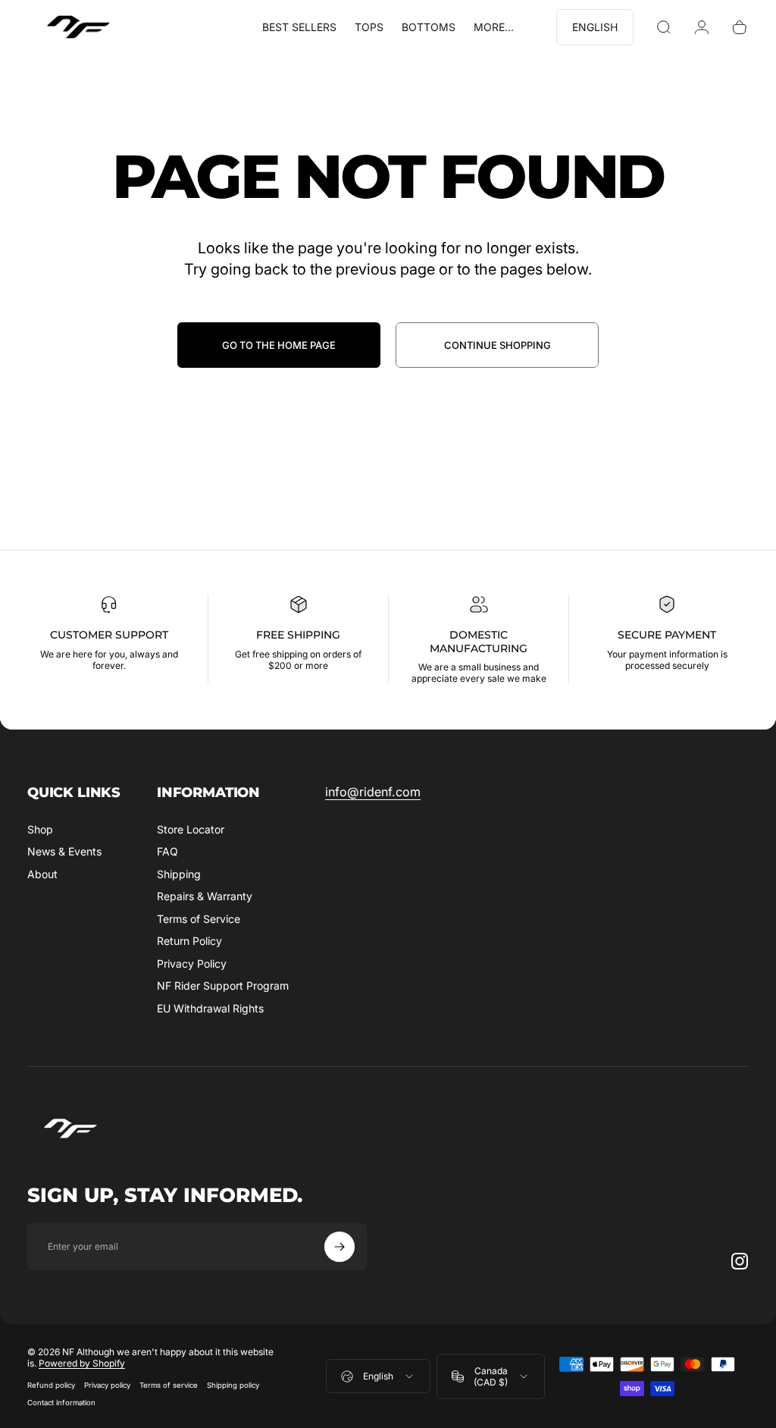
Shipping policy (233, 1385)
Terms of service (168, 1385)
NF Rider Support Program (223, 985)
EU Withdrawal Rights (210, 1008)
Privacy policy (107, 1385)
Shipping (179, 874)
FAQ (167, 851)
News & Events (64, 851)
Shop (40, 829)
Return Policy (189, 940)
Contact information (61, 1402)
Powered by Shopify (82, 1363)
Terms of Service (198, 918)
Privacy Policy (192, 963)
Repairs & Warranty (204, 896)
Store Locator (190, 829)
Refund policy (51, 1385)
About (42, 874)
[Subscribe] (339, 1247)
